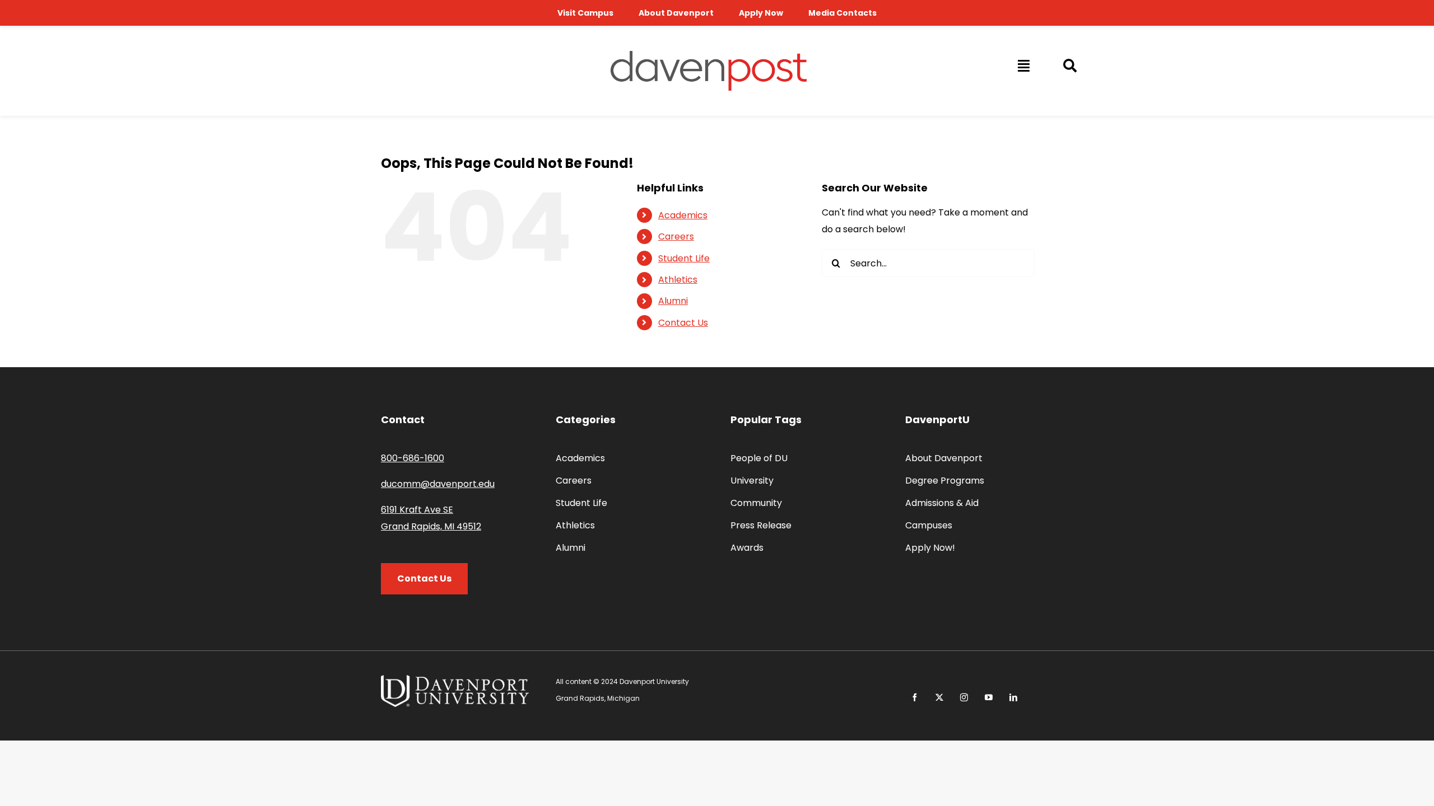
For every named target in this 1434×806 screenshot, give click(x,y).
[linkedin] (1013, 697)
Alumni (673, 300)
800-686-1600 (412, 458)
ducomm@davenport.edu (438, 483)
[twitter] (939, 697)
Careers (676, 236)
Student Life (684, 258)
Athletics (677, 279)
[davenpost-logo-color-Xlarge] (709, 55)
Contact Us (683, 322)
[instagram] (964, 697)
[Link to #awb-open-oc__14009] (1023, 65)
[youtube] (988, 697)
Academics (682, 215)
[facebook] (914, 697)
